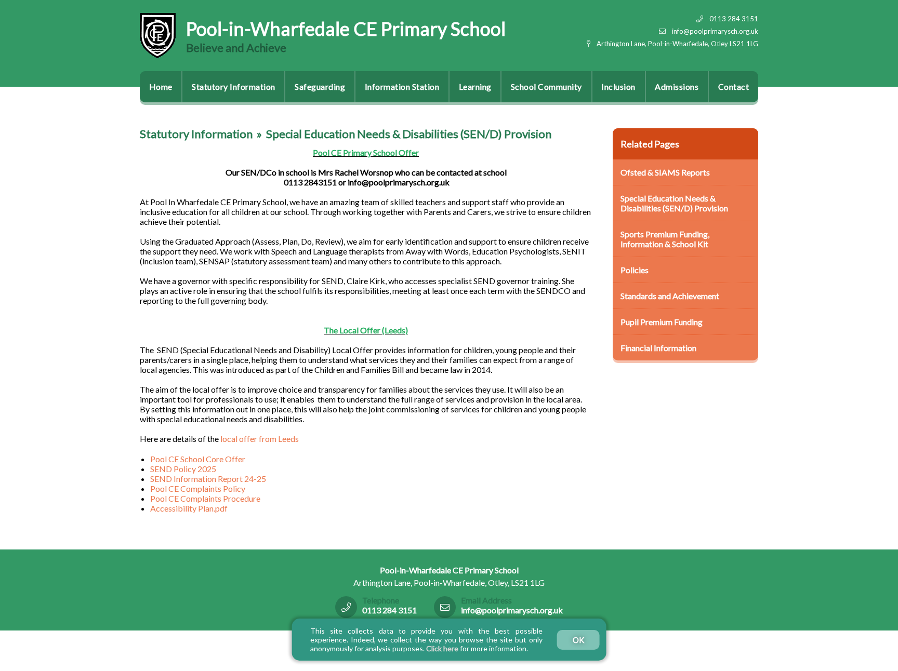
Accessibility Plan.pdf (189, 508)
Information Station (402, 86)
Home (161, 86)
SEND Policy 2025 (183, 469)
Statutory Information (233, 86)
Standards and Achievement (669, 296)
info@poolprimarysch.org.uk (715, 31)
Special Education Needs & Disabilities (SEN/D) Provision (408, 134)
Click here (442, 648)
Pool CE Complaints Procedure (205, 498)
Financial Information (658, 348)
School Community (546, 86)
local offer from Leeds (259, 439)
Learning (475, 86)
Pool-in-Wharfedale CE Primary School (346, 28)
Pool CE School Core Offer (197, 459)
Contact (733, 86)
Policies (634, 270)
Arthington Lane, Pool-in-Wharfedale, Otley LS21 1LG (677, 43)
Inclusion (618, 86)
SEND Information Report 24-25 (208, 479)
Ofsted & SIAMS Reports (665, 172)
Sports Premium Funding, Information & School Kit (664, 239)
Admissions (676, 86)
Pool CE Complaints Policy (197, 488)
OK (578, 640)
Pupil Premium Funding (661, 322)
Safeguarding (320, 86)
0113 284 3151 (733, 19)
